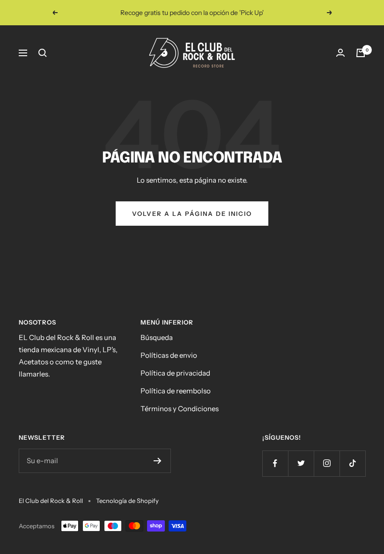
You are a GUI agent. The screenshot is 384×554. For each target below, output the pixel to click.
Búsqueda (156, 337)
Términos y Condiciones (179, 408)
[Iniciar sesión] (340, 53)
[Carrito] (360, 53)
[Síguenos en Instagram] (327, 463)
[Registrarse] (158, 461)
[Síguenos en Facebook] (275, 463)
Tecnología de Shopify (127, 500)
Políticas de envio (168, 355)
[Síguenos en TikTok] (352, 463)
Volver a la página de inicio (192, 213)
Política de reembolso (175, 390)
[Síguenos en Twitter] (301, 463)
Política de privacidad (175, 373)
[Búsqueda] (42, 53)
